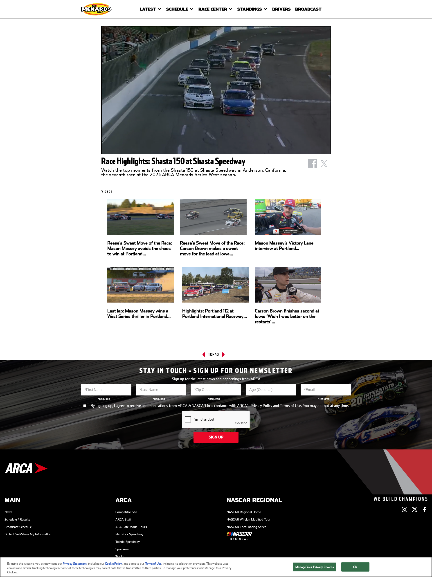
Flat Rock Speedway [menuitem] (129, 534)
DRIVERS (281, 9)
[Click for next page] (223, 354)
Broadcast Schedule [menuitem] (18, 527)
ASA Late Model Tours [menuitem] (131, 527)
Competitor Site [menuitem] (126, 512)
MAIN (12, 500)
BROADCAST (308, 9)
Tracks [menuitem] (119, 556)
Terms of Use (290, 406)
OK (355, 566)
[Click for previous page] (204, 354)
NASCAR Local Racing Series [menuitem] (246, 527)
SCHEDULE (177, 9)
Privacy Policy (261, 406)
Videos (106, 191)
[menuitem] (249, 537)
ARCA (123, 500)
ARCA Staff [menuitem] (123, 519)
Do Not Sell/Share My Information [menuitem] (28, 534)
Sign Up (216, 437)
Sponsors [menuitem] (122, 549)
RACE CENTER (212, 9)
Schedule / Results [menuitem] (17, 519)
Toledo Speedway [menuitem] (127, 541)
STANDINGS (249, 9)
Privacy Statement (75, 563)
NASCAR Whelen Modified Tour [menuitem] (248, 519)
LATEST (148, 9)
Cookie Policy (113, 563)
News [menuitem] (8, 512)
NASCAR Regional (254, 500)
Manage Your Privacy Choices (314, 566)
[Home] (96, 9)
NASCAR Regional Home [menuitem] (244, 512)
